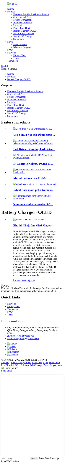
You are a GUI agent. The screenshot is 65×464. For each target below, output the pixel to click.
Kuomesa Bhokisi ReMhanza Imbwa (31, 14)
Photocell (17, 25)
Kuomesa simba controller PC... (33, 204)
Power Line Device (22, 28)
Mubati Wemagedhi (22, 20)
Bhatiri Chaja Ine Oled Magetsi (32, 225)
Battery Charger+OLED (25, 30)
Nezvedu (11, 52)
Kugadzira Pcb (53, 362)
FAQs (10, 50)
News (10, 41)
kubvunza (18, 280)
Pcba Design (38, 362)
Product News (20, 44)
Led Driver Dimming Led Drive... (34, 149)
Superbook (18, 39)
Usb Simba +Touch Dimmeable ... (34, 134)
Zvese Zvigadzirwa (52, 365)
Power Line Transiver (23, 33)
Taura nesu (12, 61)
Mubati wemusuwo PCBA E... (32, 178)
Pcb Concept (36, 365)
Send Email (6, 370)
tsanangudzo (29, 280)
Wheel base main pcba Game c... (33, 190)
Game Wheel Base (22, 17)
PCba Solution (22, 365)
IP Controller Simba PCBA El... (33, 163)
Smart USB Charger (23, 36)
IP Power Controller (22, 22)
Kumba (10, 9)
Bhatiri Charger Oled (21, 362)
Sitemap (5, 362)
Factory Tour (19, 55)
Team (16, 58)
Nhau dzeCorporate (22, 47)
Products (11, 11)
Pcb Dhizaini (7, 365)
